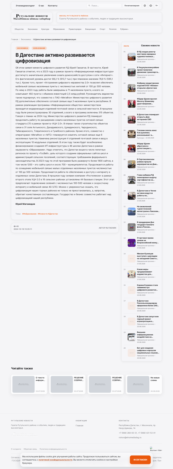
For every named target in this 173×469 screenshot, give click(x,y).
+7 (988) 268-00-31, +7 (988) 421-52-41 (137, 433)
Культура (45, 29)
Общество (19, 29)
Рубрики (124, 29)
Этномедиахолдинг (25, 5)
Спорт (102, 29)
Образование (59, 29)
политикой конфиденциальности (55, 459)
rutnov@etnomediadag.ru (130, 437)
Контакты (52, 5)
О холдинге (16, 449)
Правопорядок (75, 29)
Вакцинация (90, 29)
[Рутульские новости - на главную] (31, 17)
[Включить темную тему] (144, 5)
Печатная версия (131, 6)
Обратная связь (30, 449)
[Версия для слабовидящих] (150, 5)
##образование (29, 214)
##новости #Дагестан (48, 214)
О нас (41, 5)
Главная (14, 39)
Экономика (32, 29)
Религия (112, 29)
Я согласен (140, 459)
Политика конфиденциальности (53, 449)
